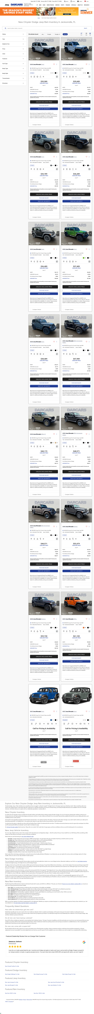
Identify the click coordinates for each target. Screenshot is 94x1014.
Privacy (24, 999)
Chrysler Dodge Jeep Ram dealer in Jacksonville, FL (25, 902)
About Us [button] (80, 5)
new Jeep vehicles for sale (27, 836)
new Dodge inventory (82, 861)
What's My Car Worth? (44, 109)
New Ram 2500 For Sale (10, 993)
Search (85, 28)
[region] (44, 93)
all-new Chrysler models (12, 827)
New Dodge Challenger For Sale (12, 974)
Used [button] (44, 5)
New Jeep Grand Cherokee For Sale (56, 982)
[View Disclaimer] (43, 76)
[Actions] (56, 64)
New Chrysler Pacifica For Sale (12, 966)
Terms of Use (29, 999)
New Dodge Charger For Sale (68, 974)
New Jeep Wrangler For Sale (11, 985)
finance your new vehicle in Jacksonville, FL (72, 883)
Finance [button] (68, 5)
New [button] (40, 5)
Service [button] (57, 5)
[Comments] (57, 77)
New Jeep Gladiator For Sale (54, 985)
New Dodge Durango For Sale (40, 974)
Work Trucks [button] (50, 5)
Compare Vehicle (37, 124)
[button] (57, 48)
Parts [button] (62, 5)
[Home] (37, 5)
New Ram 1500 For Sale (39, 993)
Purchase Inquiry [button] (44, 105)
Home (39, 17)
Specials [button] (73, 5)
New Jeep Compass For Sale (11, 982)
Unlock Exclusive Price (44, 102)
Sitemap (20, 999)
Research (86, 5)
